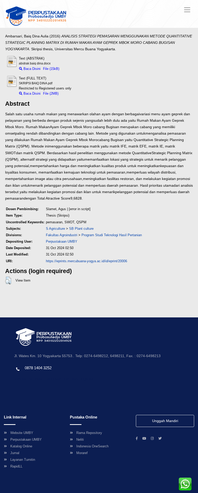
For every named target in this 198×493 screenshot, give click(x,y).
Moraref (82, 453)
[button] (8, 280)
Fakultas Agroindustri (61, 235)
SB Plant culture (81, 229)
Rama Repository (89, 433)
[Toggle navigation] (187, 10)
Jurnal (14, 453)
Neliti (80, 439)
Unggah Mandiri (165, 421)
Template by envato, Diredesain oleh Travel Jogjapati (53, 379)
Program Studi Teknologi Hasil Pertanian (111, 235)
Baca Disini (31, 69)
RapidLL (16, 466)
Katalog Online (21, 446)
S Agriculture (55, 229)
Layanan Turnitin (22, 460)
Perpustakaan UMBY (26, 439)
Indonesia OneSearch (92, 446)
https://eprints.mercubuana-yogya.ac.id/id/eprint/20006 (86, 261)
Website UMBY (21, 433)
